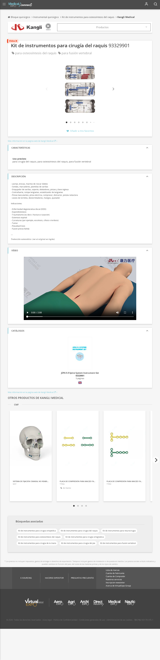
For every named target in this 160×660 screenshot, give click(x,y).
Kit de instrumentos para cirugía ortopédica (37, 530)
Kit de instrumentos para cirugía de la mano (37, 543)
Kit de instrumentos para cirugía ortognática (84, 537)
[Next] (113, 89)
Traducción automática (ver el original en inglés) (33, 239)
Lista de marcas (113, 570)
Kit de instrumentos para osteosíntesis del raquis (39, 537)
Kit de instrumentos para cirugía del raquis (79, 530)
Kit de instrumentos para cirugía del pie (78, 543)
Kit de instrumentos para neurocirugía (119, 530)
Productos (102, 27)
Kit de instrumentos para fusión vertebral (118, 543)
